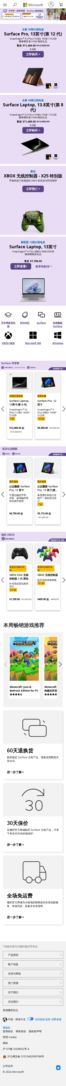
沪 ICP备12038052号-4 (16, 1049)
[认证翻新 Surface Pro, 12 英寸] (19, 491)
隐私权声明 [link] (35, 1031)
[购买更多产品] (33, 365)
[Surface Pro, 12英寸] (47, 405)
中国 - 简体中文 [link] (17, 1019)
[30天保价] (33, 817)
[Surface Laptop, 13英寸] (33, 271)
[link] (24, 667)
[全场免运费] (33, 890)
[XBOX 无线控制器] (47, 576)
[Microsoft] (33, 5)
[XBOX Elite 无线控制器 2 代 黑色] (19, 576)
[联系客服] (58, 1067)
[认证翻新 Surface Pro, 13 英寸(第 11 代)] (47, 491)
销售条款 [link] (21, 1031)
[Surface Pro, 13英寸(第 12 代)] (33, 58)
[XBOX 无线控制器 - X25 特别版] (33, 200)
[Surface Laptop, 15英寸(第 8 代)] (19, 405)
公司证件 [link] (8, 1066)
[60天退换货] (33, 745)
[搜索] (15, 5)
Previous (3, 408)
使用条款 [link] (8, 1031)
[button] (5, 5)
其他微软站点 (10, 1010)
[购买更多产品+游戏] (33, 536)
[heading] (33, 955)
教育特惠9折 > (44, 266)
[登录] (51, 4)
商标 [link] (5, 1043)
